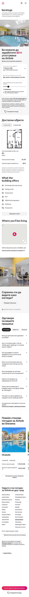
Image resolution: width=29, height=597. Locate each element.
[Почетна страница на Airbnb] (3, 3)
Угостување (6, 329)
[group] (14, 80)
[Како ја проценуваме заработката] (18, 163)
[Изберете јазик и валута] (21, 3)
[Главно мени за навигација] (25, 3)
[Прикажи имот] (14, 449)
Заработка (15, 329)
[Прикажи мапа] (14, 234)
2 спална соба (17, 125)
